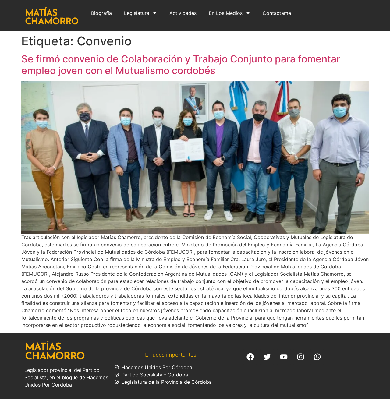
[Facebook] (250, 357)
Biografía (101, 13)
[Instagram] (300, 357)
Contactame (277, 13)
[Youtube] (283, 357)
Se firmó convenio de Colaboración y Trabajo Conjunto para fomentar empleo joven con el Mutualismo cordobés (180, 64)
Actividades (183, 13)
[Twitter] (267, 357)
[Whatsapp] (317, 357)
